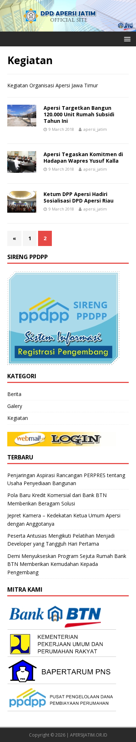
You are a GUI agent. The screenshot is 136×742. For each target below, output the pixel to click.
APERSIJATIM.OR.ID (88, 735)
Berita (14, 394)
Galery (14, 406)
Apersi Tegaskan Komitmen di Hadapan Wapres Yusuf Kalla (83, 157)
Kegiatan (17, 417)
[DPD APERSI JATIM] (68, 27)
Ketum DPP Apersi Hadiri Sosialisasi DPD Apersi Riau (79, 197)
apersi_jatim (95, 129)
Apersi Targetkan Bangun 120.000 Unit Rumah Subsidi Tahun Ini (79, 114)
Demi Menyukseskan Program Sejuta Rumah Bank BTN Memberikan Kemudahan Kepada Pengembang (66, 564)
